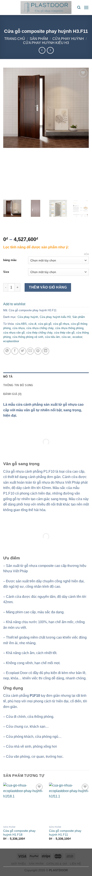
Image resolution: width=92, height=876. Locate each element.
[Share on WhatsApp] (7, 351)
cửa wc (66, 337)
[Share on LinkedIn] (45, 351)
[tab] (46, 376)
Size (6, 271)
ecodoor (77, 337)
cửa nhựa (18, 328)
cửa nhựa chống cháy (39, 328)
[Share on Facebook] (14, 351)
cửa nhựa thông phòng (69, 328)
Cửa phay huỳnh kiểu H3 (46, 43)
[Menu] (86, 7)
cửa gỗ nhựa (61, 323)
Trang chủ (14, 39)
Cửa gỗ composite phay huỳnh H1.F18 (19, 832)
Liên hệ (75, 863)
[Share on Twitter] (22, 351)
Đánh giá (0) (12, 394)
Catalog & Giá (56, 863)
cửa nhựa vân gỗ (14, 332)
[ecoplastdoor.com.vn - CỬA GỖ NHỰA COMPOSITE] (46, 7)
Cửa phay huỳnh (68, 39)
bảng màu (9, 260)
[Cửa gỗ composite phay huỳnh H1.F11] (69, 803)
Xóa (86, 254)
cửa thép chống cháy (39, 332)
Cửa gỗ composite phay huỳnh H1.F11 (65, 832)
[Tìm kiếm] (78, 7)
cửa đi (32, 323)
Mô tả (7, 376)
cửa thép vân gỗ (64, 332)
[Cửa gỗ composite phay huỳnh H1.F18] (23, 803)
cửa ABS (21, 323)
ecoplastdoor (11, 341)
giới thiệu (18, 863)
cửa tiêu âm (52, 337)
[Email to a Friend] (30, 351)
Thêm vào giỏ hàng (48, 287)
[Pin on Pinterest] (38, 351)
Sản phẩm (39, 39)
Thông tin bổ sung (18, 385)
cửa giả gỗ (44, 323)
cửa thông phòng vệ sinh (27, 337)
